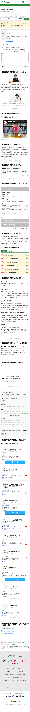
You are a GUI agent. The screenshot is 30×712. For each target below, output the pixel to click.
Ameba (9, 696)
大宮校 (3, 592)
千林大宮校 (4, 455)
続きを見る (15, 108)
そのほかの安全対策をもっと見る (15, 426)
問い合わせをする (4, 434)
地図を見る (5, 459)
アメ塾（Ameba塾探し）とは (17, 668)
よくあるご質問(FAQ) (21, 680)
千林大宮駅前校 (5, 490)
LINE (11, 660)
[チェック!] (26, 477)
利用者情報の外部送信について (19, 677)
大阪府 (5, 6)
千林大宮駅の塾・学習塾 (8, 628)
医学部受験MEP (9, 42)
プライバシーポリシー (7, 677)
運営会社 (6, 680)
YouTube (16, 663)
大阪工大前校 (5, 556)
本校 (3, 610)
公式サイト (15, 462)
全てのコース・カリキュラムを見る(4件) (19, 228)
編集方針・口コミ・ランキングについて (15, 671)
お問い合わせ (12, 680)
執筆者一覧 (6, 674)
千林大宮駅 (14, 6)
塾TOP (2, 6)
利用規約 (24, 674)
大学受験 (17, 660)
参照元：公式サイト (24, 204)
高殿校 (3, 474)
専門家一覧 (12, 674)
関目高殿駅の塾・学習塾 (8, 631)
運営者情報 (18, 674)
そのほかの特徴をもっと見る (15, 415)
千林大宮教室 (5, 572)
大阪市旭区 (9, 6)
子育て (25, 660)
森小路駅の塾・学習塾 (8, 633)
